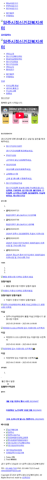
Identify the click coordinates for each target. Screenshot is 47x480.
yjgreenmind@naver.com (11, 470)
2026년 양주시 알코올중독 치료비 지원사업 (25, 234)
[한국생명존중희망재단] (17, 440)
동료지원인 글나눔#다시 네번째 (20, 224)
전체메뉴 (10, 16)
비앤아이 (26, 477)
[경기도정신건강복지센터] (18, 443)
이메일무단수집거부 (15, 453)
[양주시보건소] (13, 435)
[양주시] (10, 432)
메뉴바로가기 (12, 3)
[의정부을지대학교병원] (17, 437)
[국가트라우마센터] (15, 445)
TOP (3, 81)
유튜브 (9, 93)
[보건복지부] (12, 430)
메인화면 (10, 13)
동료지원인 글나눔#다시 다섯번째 (21, 215)
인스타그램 (11, 91)
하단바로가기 (12, 8)
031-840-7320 (11, 468)
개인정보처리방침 (14, 450)
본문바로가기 (12, 6)
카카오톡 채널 (12, 86)
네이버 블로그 (12, 88)
